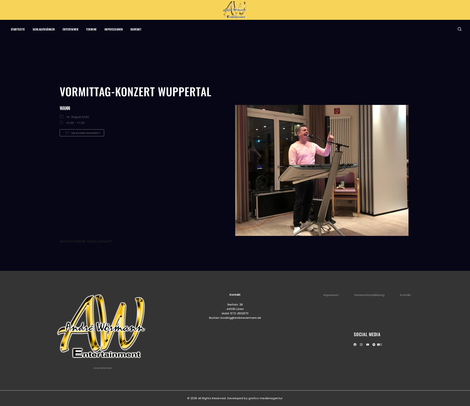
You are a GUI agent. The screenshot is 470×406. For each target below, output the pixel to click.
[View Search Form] (459, 29)
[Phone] (381, 345)
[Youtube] (367, 344)
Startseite (18, 29)
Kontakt (136, 29)
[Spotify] (374, 344)
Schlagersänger (44, 29)
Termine (91, 29)
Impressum (331, 295)
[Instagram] (361, 344)
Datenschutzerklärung (369, 295)
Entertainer (71, 29)
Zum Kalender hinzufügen (84, 133)
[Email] (378, 345)
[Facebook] (355, 344)
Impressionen (113, 29)
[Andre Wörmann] (235, 10)
